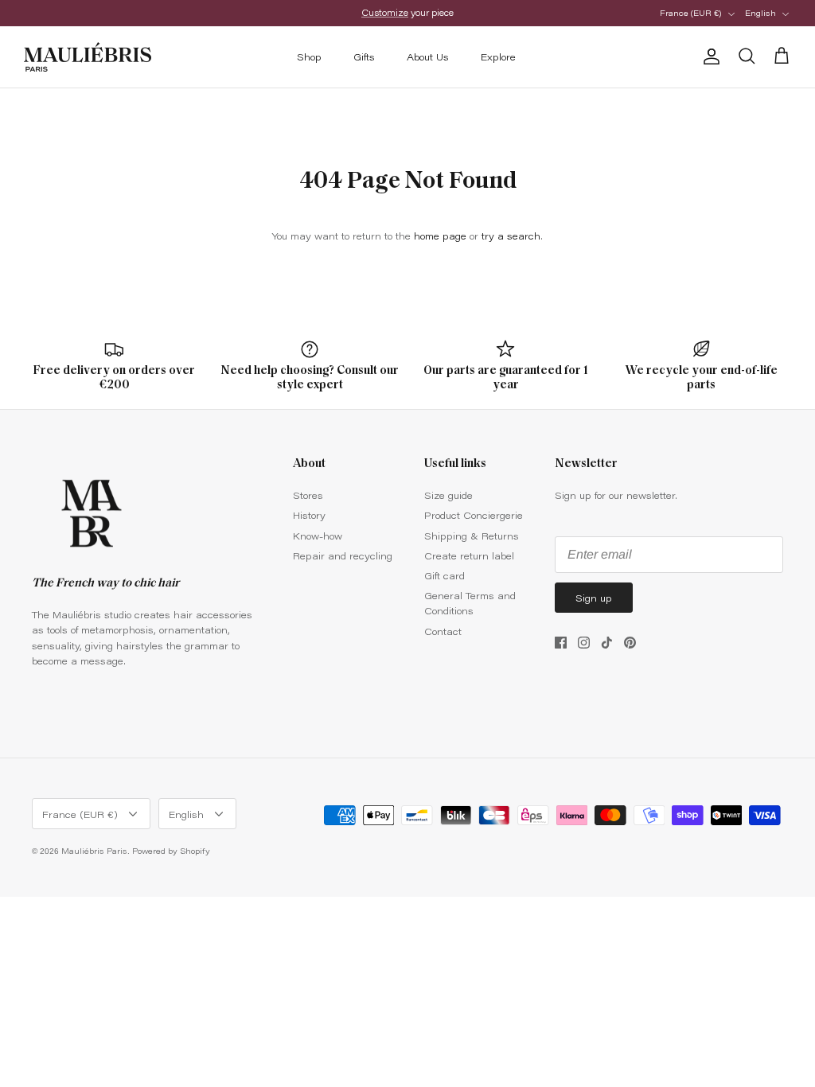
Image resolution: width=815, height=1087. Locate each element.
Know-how (317, 535)
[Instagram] (584, 643)
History (309, 514)
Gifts (364, 56)
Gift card (444, 575)
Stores (308, 495)
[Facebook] (561, 643)
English (760, 12)
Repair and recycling (342, 555)
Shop (309, 56)
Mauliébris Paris (94, 850)
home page (440, 235)
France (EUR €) (691, 12)
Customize (384, 12)
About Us (428, 56)
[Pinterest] (630, 643)
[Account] (708, 56)
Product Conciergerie (473, 514)
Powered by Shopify (171, 850)
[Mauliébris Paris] (87, 57)
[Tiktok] (607, 643)
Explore (498, 56)
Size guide (448, 495)
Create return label (469, 555)
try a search (511, 235)
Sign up (593, 597)
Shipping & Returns (471, 535)
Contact (443, 631)
